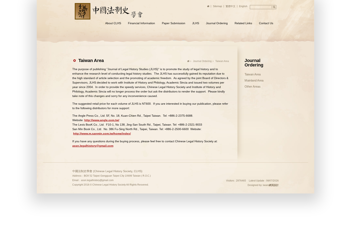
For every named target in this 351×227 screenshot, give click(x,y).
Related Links (243, 23)
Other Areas (253, 86)
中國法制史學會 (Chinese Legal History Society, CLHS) (109, 11)
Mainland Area (254, 80)
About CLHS (113, 23)
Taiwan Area (253, 74)
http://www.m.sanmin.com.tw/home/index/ (102, 133)
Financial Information (141, 23)
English (243, 6)
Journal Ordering (217, 23)
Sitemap (217, 6)
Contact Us (266, 23)
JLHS (195, 23)
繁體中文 (230, 6)
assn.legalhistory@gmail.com (92, 145)
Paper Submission (173, 23)
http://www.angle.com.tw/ (101, 120)
